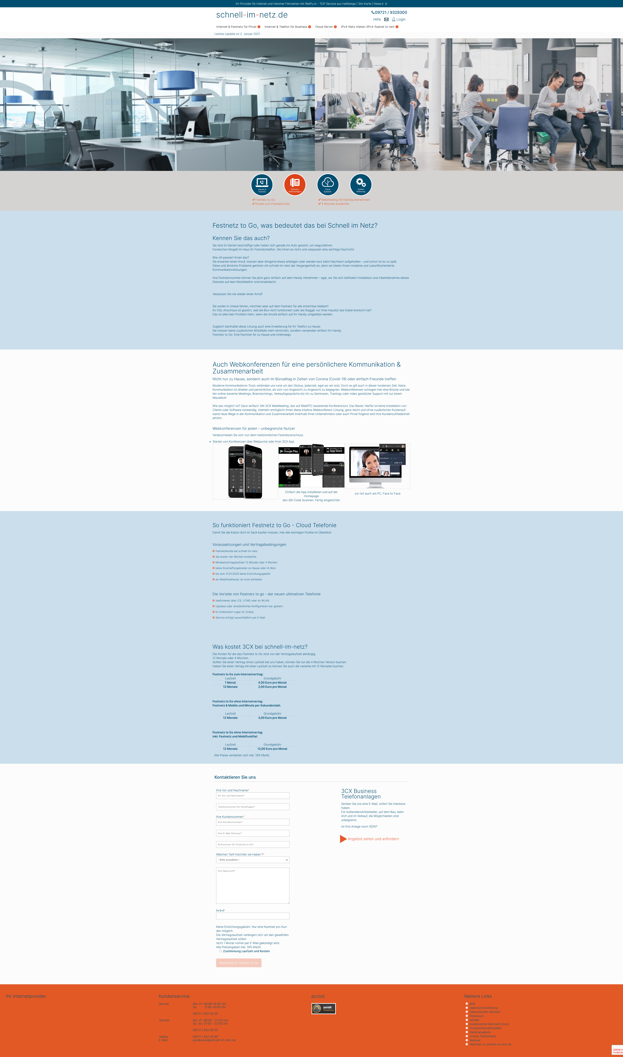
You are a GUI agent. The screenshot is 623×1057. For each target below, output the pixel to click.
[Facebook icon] (382, 3)
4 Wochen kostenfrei (335, 203)
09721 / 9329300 (391, 12)
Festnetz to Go (265, 199)
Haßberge (349, 3)
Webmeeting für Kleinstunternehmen (345, 199)
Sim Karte (364, 3)
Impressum (477, 1016)
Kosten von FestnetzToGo (272, 203)
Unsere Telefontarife (483, 1036)
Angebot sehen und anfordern (373, 839)
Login (401, 19)
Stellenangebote (480, 1032)
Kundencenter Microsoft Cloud (489, 1024)
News (377, 3)
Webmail (475, 1040)
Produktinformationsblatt (485, 1028)
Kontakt (474, 1020)
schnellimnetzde (252, 14)
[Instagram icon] (386, 3)
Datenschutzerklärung (484, 1007)
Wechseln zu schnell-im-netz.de (490, 1044)
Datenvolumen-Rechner (485, 1012)
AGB (472, 1003)
